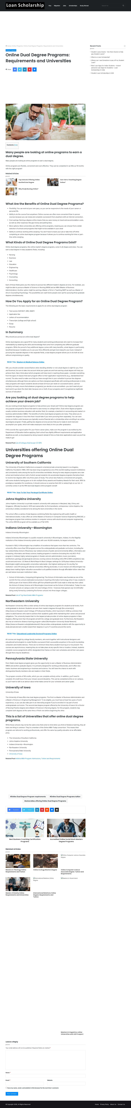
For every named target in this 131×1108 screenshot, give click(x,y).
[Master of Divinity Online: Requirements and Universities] (18, 884)
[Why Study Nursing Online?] (11, 191)
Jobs (64, 5)
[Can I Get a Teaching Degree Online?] (52, 182)
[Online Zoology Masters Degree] (45, 861)
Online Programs (17, 46)
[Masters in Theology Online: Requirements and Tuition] (18, 861)
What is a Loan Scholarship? (100, 57)
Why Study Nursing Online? (28, 189)
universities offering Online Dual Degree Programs (45, 801)
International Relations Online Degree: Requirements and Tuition (44, 895)
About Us (113, 1104)
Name (8, 1072)
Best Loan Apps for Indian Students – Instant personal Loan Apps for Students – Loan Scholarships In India (106, 68)
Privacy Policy (104, 1104)
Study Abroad (84, 5)
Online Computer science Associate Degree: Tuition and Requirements (72, 872)
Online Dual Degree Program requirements (28, 797)
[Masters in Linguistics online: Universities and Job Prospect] (73, 953)
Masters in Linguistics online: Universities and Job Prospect (72, 1033)
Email (8, 1080)
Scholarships (73, 5)
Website (50, 1080)
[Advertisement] (65, 27)
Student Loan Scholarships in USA (102, 73)
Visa (50, 5)
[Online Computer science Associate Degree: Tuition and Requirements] (73, 861)
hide (15, 145)
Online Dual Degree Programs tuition (65, 797)
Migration (57, 5)
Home (9, 46)
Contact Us (121, 1104)
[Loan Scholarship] (25, 5)
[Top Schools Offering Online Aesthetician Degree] (11, 182)
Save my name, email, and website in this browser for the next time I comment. (33, 1088)
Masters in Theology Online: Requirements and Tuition (16, 871)
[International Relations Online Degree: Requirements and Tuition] (45, 884)
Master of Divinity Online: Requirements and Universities (17, 894)
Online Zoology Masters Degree (45, 870)
